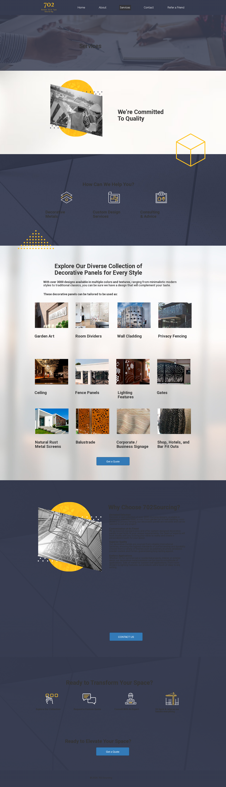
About (102, 7)
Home (81, 7)
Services (125, 7)
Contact (149, 7)
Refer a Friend (175, 7)
